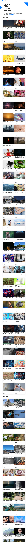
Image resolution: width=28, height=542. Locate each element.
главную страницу (11, 14)
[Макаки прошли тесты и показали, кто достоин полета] (8, 236)
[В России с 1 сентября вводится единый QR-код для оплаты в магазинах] (8, 341)
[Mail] (2, 1)
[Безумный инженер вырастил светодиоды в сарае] (8, 412)
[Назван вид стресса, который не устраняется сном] (8, 271)
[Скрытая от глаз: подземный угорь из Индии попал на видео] (8, 377)
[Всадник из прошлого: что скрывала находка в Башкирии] (19, 470)
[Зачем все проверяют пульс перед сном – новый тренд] (19, 212)
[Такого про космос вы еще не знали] (19, 482)
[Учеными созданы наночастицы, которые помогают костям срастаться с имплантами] (8, 470)
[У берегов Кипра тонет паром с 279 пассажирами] (19, 48)
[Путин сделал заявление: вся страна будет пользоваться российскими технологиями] (8, 509)
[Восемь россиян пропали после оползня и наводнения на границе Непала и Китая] (8, 482)
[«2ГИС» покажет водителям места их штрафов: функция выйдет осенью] (19, 283)
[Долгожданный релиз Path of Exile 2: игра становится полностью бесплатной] (8, 330)
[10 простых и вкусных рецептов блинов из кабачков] (8, 95)
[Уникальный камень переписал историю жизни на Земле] (8, 48)
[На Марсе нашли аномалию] (19, 71)
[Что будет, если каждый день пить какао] (19, 25)
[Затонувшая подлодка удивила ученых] (19, 533)
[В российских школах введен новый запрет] (8, 400)
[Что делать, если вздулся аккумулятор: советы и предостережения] (8, 353)
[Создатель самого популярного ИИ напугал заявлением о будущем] (8, 306)
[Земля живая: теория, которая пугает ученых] (19, 330)
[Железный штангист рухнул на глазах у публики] (19, 318)
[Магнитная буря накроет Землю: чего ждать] (8, 118)
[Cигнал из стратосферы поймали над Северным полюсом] (19, 224)
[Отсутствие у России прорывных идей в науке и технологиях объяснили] (8, 365)
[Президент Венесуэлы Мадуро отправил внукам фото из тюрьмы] (19, 423)
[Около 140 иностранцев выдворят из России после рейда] (8, 521)
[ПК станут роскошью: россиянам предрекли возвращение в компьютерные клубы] (8, 294)
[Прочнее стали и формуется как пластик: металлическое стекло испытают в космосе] (8, 212)
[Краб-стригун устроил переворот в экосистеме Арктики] (19, 447)
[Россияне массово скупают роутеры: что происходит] (8, 130)
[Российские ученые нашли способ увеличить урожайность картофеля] (8, 283)
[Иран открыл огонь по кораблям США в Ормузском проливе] (8, 388)
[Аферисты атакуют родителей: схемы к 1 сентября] (8, 459)
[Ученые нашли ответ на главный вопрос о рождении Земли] (19, 236)
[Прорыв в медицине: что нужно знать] (19, 130)
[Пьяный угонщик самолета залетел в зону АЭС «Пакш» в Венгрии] (19, 509)
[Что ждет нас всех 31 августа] (8, 107)
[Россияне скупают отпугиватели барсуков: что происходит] (19, 294)
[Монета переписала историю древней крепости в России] (8, 447)
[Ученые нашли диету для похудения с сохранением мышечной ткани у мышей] (8, 423)
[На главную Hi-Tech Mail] (4, 1)
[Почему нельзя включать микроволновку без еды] (19, 107)
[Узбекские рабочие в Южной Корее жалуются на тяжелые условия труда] (8, 201)
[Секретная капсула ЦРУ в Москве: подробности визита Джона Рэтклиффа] (19, 60)
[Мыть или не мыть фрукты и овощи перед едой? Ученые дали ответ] (19, 189)
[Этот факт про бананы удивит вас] (8, 60)
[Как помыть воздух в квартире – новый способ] (8, 318)
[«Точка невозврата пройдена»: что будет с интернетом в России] (19, 201)
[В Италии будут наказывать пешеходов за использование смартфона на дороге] (19, 435)
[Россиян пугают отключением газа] (8, 83)
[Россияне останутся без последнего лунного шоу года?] (19, 154)
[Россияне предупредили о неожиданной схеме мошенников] (19, 365)
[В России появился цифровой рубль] (8, 435)
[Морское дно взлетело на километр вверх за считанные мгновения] (19, 521)
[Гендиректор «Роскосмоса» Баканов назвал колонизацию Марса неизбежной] (19, 400)
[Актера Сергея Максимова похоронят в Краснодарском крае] (8, 142)
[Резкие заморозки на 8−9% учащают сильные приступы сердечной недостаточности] (19, 459)
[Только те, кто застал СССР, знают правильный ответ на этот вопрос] (19, 36)
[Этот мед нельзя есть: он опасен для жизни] (8, 247)
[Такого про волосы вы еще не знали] (8, 165)
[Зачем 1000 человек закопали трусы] (8, 533)
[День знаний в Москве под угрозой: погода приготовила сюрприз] (8, 36)
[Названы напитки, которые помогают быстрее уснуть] (19, 177)
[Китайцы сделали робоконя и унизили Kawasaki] (8, 259)
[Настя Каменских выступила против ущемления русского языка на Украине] (19, 412)
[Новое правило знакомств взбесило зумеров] (8, 154)
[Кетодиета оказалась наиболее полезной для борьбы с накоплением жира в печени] (19, 353)
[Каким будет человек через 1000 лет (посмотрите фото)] (19, 271)
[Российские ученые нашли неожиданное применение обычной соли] (19, 118)
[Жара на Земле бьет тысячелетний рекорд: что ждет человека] (8, 71)
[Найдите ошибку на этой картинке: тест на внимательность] (19, 388)
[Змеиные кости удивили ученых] (19, 341)
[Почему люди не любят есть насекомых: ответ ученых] (19, 165)
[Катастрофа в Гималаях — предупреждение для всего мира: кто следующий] (19, 497)
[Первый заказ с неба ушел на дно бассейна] (19, 247)
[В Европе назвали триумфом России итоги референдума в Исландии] (8, 177)
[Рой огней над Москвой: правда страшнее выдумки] (8, 25)
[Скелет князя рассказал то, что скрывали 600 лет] (8, 497)
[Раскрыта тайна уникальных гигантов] (19, 306)
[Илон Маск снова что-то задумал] (19, 142)
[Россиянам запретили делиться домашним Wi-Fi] (19, 259)
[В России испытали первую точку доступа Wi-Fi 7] (8, 224)
